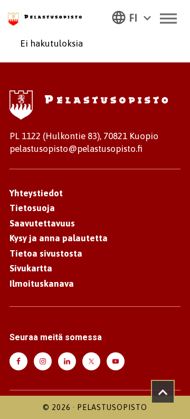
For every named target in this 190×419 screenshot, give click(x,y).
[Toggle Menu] (168, 18)
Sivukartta (31, 268)
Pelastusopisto (112, 407)
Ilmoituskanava (42, 283)
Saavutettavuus (42, 223)
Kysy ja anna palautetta (59, 238)
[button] (131, 17)
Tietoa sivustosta (46, 253)
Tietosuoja (32, 208)
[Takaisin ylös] (163, 392)
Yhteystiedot (36, 193)
